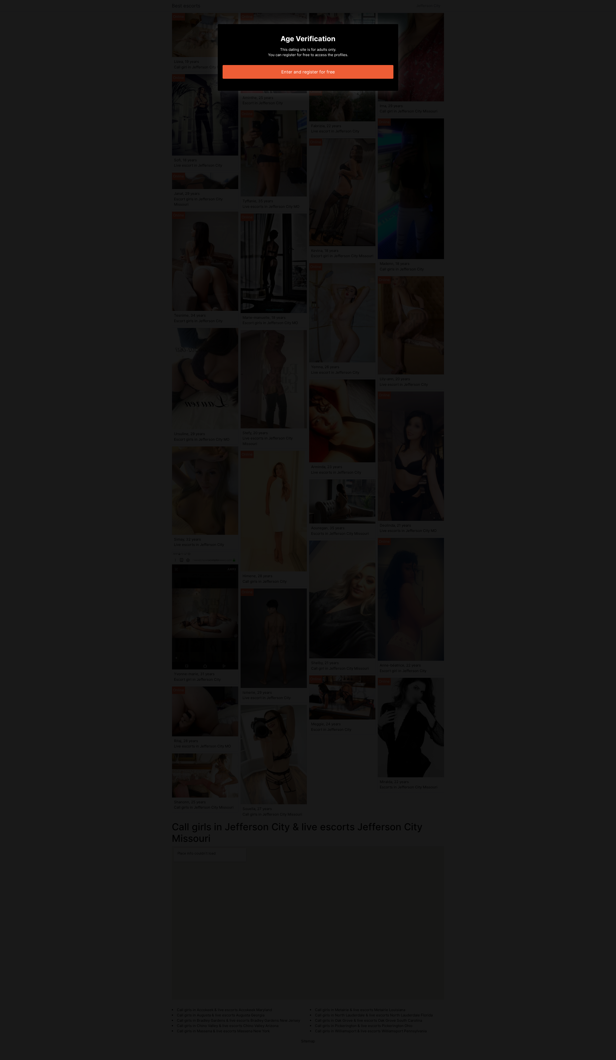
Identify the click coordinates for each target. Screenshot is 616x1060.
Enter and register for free (308, 71)
